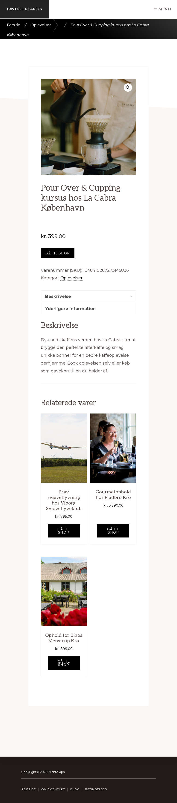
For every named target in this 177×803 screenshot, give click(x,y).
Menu (165, 9)
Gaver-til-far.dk (24, 9)
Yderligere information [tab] (70, 308)
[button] (128, 87)
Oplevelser (41, 25)
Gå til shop (57, 253)
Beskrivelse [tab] (58, 296)
